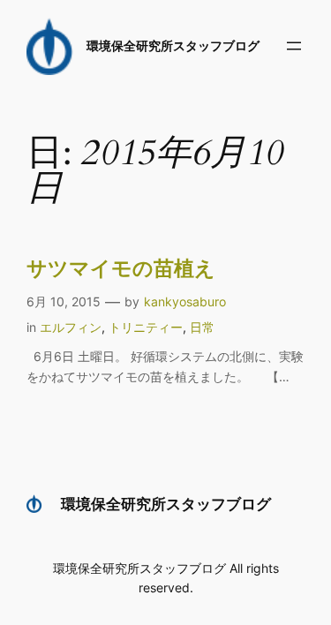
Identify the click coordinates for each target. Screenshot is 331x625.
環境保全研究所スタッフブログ (173, 45)
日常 (202, 327)
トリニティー (146, 327)
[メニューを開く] (294, 45)
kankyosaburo (185, 301)
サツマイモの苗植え (120, 270)
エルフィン (71, 327)
